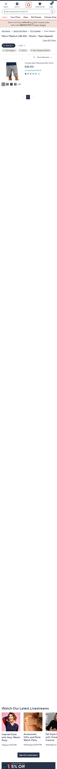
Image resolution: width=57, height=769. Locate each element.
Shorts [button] (23, 50)
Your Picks (15, 17)
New (25, 17)
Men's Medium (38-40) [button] (41, 50)
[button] (6, 5)
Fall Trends (36, 17)
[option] (28, 23)
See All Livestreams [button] (28, 755)
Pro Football (35, 31)
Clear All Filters (49, 40)
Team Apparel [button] (10, 50)
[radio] (3, 84)
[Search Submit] (52, 11)
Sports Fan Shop (20, 31)
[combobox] (26, 11)
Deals (4, 17)
